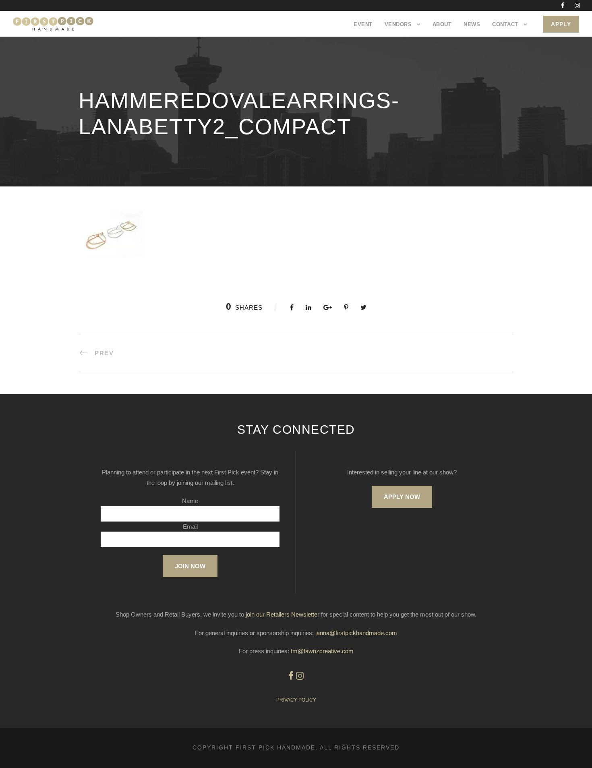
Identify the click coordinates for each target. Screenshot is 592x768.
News (472, 24)
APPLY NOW (402, 496)
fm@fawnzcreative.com (322, 651)
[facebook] (563, 5)
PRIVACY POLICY (296, 700)
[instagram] (577, 5)
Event (363, 24)
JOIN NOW (190, 566)
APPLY (561, 24)
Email (190, 526)
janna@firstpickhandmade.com (356, 632)
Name (190, 500)
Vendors (398, 24)
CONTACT (505, 24)
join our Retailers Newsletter (282, 614)
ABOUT (442, 24)
